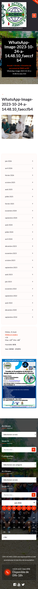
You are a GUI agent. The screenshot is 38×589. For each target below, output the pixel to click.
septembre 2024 (11, 218)
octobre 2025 (10, 182)
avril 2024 (8, 239)
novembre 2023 (11, 253)
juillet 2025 (9, 196)
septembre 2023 (11, 267)
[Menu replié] (34, 15)
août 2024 (8, 225)
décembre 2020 (11, 310)
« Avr (5, 537)
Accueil (10, 65)
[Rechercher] (33, 450)
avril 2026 (8, 168)
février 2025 (9, 204)
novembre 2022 (11, 289)
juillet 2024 (9, 232)
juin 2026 (8, 161)
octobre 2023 (10, 260)
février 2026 (9, 175)
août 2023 (8, 274)
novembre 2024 (11, 211)
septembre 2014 (11, 317)
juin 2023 (8, 282)
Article (17, 65)
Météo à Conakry (11, 335)
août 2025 (8, 189)
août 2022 (8, 303)
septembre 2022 (11, 296)
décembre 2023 (11, 246)
